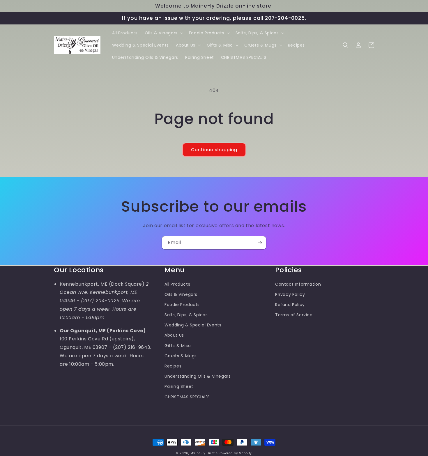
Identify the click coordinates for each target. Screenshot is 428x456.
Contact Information (298, 284)
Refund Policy (290, 304)
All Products (177, 284)
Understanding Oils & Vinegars (198, 376)
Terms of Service (294, 315)
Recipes (173, 366)
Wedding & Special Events (193, 325)
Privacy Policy (290, 294)
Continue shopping (214, 149)
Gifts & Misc (178, 346)
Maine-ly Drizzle (204, 453)
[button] (163, 33)
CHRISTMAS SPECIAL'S (187, 397)
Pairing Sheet (179, 386)
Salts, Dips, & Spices (186, 315)
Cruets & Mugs (181, 356)
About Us (174, 335)
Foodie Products (182, 304)
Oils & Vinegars (181, 294)
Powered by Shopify (235, 453)
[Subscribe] (259, 243)
